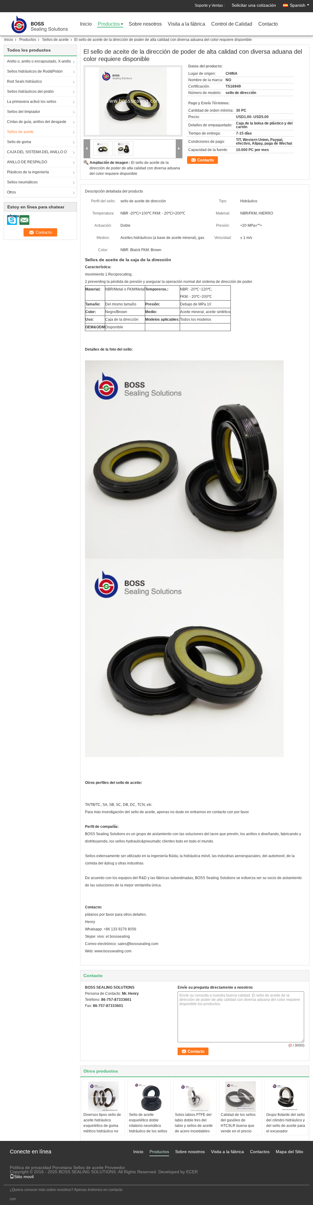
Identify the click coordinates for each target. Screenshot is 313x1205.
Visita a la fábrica (186, 24)
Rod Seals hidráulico (24, 81)
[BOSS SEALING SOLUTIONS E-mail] (96, 1013)
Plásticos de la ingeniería (28, 172)
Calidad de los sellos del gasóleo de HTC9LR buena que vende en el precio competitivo (238, 1126)
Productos (109, 24)
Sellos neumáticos (22, 182)
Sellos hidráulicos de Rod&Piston (35, 71)
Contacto (268, 24)
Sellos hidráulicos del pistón (30, 91)
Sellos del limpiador (23, 112)
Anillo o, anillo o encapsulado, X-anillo (39, 61)
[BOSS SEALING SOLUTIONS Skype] (88, 1013)
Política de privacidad (30, 1167)
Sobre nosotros (145, 24)
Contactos (260, 1151)
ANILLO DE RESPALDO (27, 162)
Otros (11, 192)
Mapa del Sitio (289, 1151)
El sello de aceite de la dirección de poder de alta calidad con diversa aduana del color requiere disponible (135, 168)
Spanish (297, 5)
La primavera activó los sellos (31, 101)
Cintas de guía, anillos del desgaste (36, 122)
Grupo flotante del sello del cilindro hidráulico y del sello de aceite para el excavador (285, 1123)
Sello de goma (19, 142)
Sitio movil (24, 1176)
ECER (192, 1171)
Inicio (86, 24)
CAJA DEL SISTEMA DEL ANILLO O (37, 152)
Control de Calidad (231, 24)
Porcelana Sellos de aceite (78, 1167)
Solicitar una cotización (254, 5)
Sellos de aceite (55, 40)
